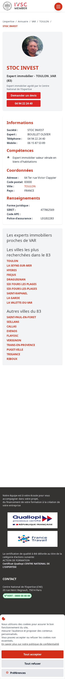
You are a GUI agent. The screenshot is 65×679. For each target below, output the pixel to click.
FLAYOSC (12, 336)
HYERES (12, 270)
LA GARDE (13, 298)
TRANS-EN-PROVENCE (21, 345)
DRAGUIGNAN (16, 279)
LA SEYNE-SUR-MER (19, 265)
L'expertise (8, 21)
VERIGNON (14, 340)
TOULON (44, 21)
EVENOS (12, 331)
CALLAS (11, 326)
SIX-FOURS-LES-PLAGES (22, 289)
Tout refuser (32, 663)
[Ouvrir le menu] (58, 7)
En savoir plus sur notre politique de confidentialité (30, 644)
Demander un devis (23, 95)
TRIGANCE (13, 354)
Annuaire (23, 21)
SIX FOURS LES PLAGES (21, 284)
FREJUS (11, 275)
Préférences (18, 673)
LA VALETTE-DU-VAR (19, 302)
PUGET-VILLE (15, 349)
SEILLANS (13, 322)
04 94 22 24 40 (23, 103)
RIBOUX (12, 359)
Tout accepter (33, 654)
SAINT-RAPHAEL (17, 293)
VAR (34, 21)
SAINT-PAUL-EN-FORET (21, 317)
